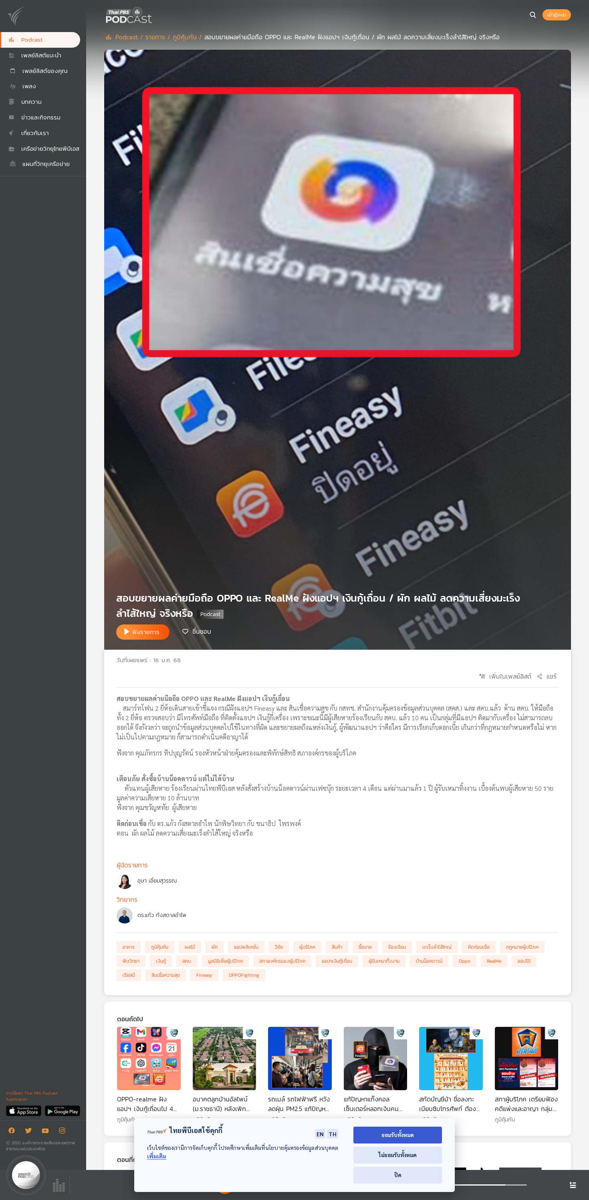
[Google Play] (62, 1110)
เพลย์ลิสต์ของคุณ (44, 70)
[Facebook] (13, 1132)
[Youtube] (47, 1132)
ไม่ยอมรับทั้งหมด (398, 1155)
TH (333, 1133)
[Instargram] (64, 1132)
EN (320, 1133)
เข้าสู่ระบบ (556, 14)
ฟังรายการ (145, 631)
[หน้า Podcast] (154, 14)
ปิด (397, 1175)
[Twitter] (30, 1132)
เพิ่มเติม (156, 1156)
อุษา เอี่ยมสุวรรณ (157, 881)
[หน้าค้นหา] (533, 15)
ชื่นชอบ (201, 631)
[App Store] (24, 1110)
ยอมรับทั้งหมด (397, 1134)
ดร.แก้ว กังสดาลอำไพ (161, 915)
